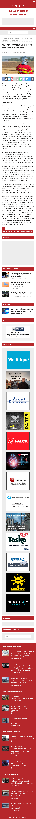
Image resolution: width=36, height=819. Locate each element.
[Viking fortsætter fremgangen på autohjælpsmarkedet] (5, 763)
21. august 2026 (16, 713)
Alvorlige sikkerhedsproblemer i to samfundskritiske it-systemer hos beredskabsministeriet (22, 667)
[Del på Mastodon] (23, 79)
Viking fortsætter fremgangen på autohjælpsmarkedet (19, 763)
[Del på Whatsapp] (20, 79)
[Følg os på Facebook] (19, 6)
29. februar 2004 (17, 279)
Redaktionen (22, 52)
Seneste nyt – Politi (10, 774)
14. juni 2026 (15, 768)
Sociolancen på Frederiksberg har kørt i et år (22, 697)
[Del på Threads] (32, 79)
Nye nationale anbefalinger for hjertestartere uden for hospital (21, 721)
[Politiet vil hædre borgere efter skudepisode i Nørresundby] (5, 805)
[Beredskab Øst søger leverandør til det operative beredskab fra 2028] (5, 680)
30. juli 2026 (15, 798)
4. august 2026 (16, 785)
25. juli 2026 (15, 810)
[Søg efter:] (18, 32)
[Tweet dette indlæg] (6, 79)
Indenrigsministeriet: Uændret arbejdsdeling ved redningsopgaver (21, 274)
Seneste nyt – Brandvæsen (13, 647)
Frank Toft (28, 296)
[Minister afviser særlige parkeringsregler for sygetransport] (5, 708)
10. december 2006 (18, 286)
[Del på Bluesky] (29, 79)
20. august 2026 (16, 725)
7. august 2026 (16, 755)
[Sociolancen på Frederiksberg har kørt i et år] (5, 697)
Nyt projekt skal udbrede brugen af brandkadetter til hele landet (21, 293)
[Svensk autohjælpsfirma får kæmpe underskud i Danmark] (5, 738)
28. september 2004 (10, 52)
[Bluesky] (16, 6)
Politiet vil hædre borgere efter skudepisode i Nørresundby (21, 806)
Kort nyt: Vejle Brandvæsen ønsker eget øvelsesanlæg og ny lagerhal (22, 311)
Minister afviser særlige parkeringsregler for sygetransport (20, 708)
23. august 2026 (16, 685)
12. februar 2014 (17, 296)
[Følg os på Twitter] (23, 6)
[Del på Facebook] (3, 79)
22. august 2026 (16, 700)
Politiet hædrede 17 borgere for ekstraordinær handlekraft (22, 793)
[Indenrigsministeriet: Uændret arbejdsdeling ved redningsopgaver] (5, 275)
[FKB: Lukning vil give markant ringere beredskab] (5, 284)
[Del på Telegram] (26, 79)
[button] (33, 1)
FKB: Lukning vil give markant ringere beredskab (20, 283)
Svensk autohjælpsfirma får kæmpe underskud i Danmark (22, 737)
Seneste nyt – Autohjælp (12, 732)
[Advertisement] (19, 21)
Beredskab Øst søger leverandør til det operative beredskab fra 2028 (22, 680)
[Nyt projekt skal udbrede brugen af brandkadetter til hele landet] (5, 294)
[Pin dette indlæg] (12, 79)
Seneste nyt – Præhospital (13, 691)
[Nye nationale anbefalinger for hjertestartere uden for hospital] (5, 720)
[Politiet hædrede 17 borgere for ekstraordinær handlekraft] (5, 793)
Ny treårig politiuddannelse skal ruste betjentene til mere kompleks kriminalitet (22, 781)
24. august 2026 (16, 658)
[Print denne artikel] (17, 79)
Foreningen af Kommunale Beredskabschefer (17, 232)
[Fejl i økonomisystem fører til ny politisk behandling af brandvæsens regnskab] (5, 653)
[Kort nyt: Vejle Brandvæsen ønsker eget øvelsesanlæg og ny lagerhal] (5, 311)
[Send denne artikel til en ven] (14, 79)
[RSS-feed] (12, 6)
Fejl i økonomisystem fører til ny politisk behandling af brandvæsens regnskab (22, 653)
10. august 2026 (16, 741)
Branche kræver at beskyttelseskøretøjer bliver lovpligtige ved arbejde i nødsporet (22, 750)
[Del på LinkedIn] (9, 79)
